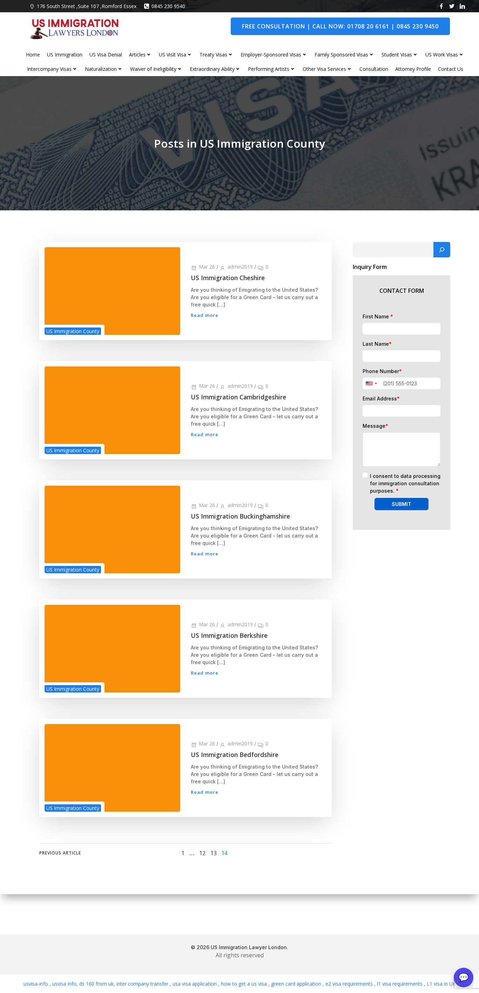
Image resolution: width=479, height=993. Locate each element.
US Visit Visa (172, 54)
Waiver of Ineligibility (153, 69)
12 (202, 853)
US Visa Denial (105, 54)
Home (33, 54)
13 (213, 853)
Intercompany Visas (49, 69)
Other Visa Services (324, 69)
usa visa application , (195, 983)
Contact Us (450, 69)
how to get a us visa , (245, 983)
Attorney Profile (413, 69)
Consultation (373, 69)
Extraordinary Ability (212, 69)
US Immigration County (72, 331)
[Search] (441, 249)
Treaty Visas (213, 54)
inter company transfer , (143, 983)
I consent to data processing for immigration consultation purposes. (405, 483)
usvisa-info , (37, 983)
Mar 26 (207, 266)
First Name (378, 316)
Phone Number (382, 371)
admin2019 (240, 266)
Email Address (381, 398)
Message (375, 426)
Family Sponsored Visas (341, 54)
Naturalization (101, 69)
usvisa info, (65, 983)
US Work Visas (441, 54)
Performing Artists (268, 69)
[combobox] (371, 383)
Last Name (377, 344)
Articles (137, 54)
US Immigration (64, 54)
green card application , (297, 983)
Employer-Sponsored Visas (271, 54)
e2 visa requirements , (350, 983)
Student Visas (397, 54)
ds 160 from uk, (96, 983)
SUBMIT (401, 504)
